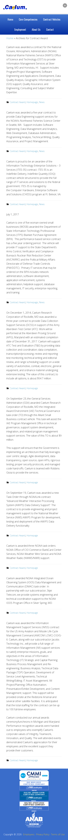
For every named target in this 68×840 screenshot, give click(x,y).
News (42, 102)
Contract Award (17, 102)
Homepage (32, 102)
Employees (28, 834)
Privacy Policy (42, 834)
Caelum (17, 4)
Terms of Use (58, 834)
